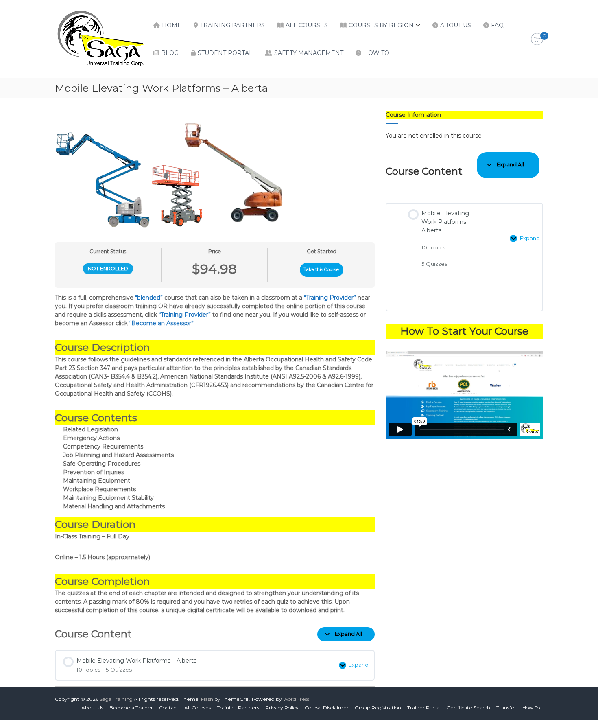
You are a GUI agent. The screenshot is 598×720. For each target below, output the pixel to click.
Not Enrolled (108, 268)
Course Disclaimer (327, 708)
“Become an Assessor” (161, 323)
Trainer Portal (424, 708)
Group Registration (378, 708)
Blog (170, 53)
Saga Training (116, 699)
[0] (537, 39)
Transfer (506, 708)
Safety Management (308, 53)
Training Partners (232, 25)
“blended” (149, 297)
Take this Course (321, 269)
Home (171, 25)
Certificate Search (468, 708)
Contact (168, 708)
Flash (207, 699)
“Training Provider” (330, 297)
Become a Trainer (131, 708)
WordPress (296, 699)
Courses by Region (381, 25)
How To (376, 53)
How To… (532, 708)
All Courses (307, 25)
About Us (455, 25)
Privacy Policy (282, 708)
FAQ (497, 25)
